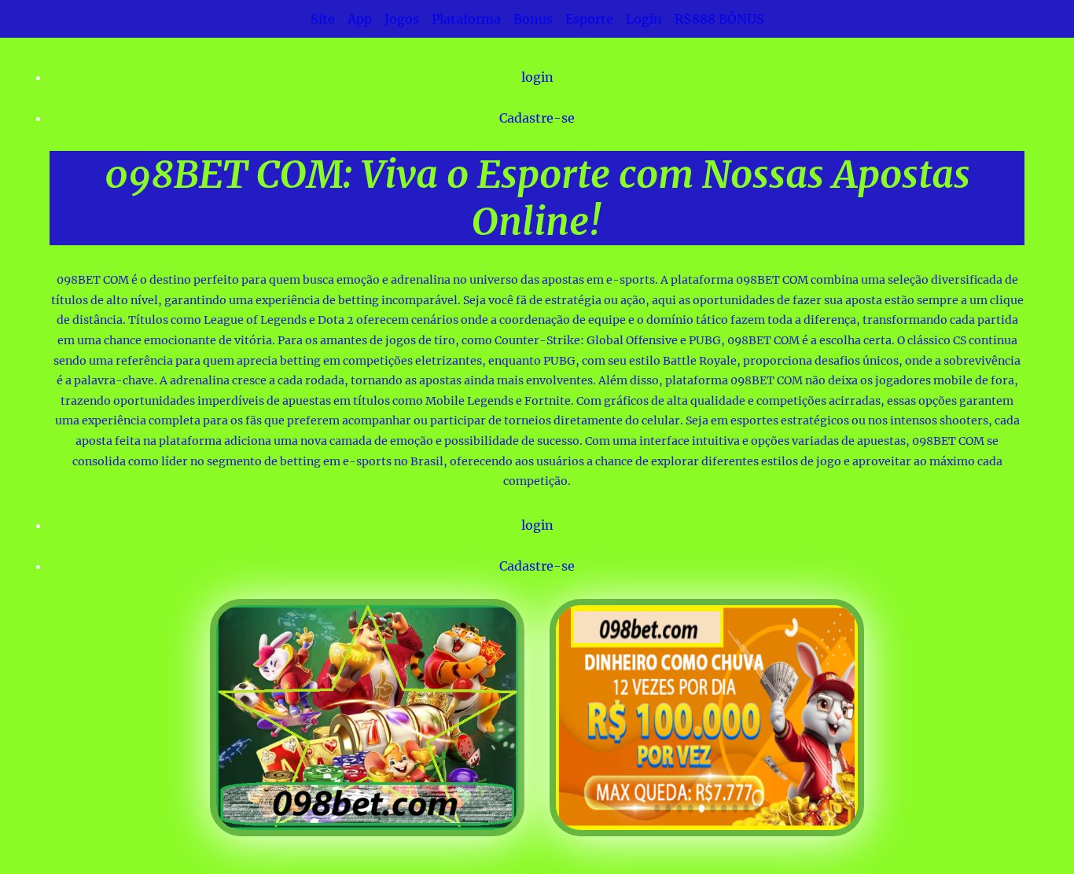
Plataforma (466, 19)
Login (644, 19)
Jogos (401, 19)
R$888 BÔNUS (719, 19)
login (537, 77)
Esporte (589, 19)
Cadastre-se (537, 118)
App (360, 19)
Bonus (533, 19)
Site (323, 19)
